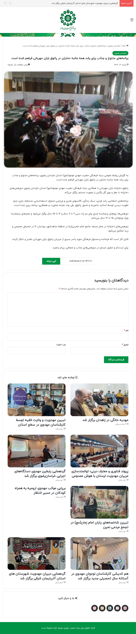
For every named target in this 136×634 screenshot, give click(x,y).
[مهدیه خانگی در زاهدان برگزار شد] (99, 399)
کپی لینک (51, 261)
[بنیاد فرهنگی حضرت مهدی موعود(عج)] (68, 20)
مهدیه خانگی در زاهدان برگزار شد (105, 420)
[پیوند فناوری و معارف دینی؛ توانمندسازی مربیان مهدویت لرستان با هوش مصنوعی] (99, 451)
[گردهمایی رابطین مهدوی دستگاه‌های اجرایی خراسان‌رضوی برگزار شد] (37, 451)
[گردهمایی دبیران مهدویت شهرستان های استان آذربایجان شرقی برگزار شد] (37, 553)
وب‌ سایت (61, 344)
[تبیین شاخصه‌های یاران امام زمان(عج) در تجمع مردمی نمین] (99, 502)
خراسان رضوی (114, 45)
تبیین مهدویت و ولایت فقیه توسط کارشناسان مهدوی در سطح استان (41, 422)
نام (126, 330)
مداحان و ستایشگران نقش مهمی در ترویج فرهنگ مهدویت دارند (89, 3)
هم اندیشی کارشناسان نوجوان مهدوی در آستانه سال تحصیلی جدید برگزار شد (99, 576)
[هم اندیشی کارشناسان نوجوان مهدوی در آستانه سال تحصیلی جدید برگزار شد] (99, 553)
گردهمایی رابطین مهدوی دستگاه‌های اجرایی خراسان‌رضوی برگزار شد (40, 473)
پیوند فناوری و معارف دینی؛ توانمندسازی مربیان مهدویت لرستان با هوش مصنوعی (99, 473)
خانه (124, 45)
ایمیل (125, 344)
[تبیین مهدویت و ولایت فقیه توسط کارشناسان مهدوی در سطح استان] (37, 399)
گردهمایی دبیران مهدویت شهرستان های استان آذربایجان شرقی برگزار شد (37, 576)
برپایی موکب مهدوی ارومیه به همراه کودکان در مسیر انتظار (40, 490)
